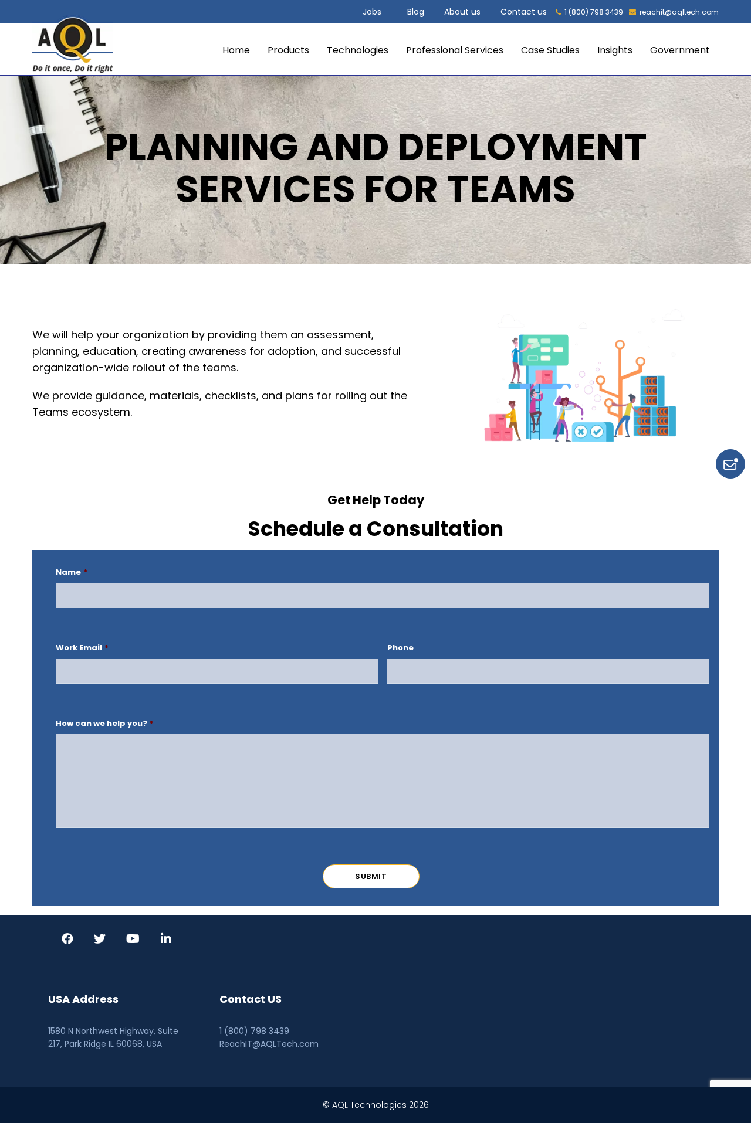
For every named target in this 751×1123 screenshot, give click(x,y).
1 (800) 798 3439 (593, 12)
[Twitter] (100, 940)
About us (462, 12)
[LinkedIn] (166, 940)
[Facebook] (67, 940)
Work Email (82, 648)
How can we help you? (105, 724)
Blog (415, 12)
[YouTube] (133, 940)
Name (71, 573)
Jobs (372, 12)
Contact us (523, 12)
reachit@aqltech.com (679, 12)
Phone (400, 648)
